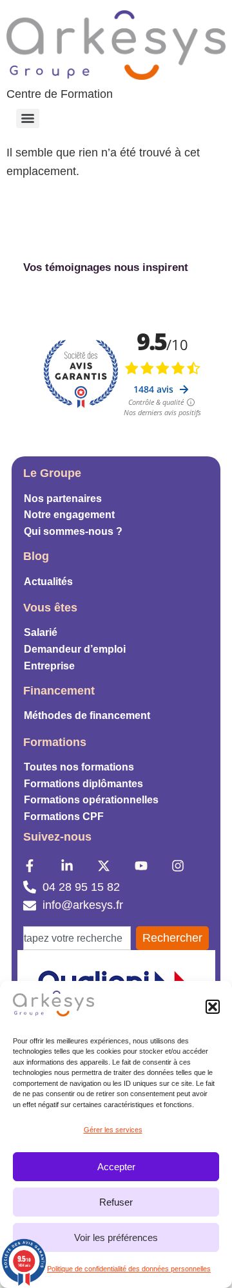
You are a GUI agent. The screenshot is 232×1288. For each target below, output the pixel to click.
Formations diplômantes (83, 783)
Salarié (40, 632)
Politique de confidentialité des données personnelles (129, 1269)
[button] (212, 1006)
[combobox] (77, 938)
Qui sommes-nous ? (73, 531)
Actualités (48, 581)
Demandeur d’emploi (75, 649)
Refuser (116, 1202)
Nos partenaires (63, 498)
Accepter (116, 1166)
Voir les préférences (116, 1237)
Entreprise (49, 665)
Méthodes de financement (87, 715)
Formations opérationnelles (91, 799)
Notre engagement (69, 514)
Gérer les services (113, 1130)
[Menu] (27, 118)
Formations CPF (64, 816)
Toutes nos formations (79, 766)
